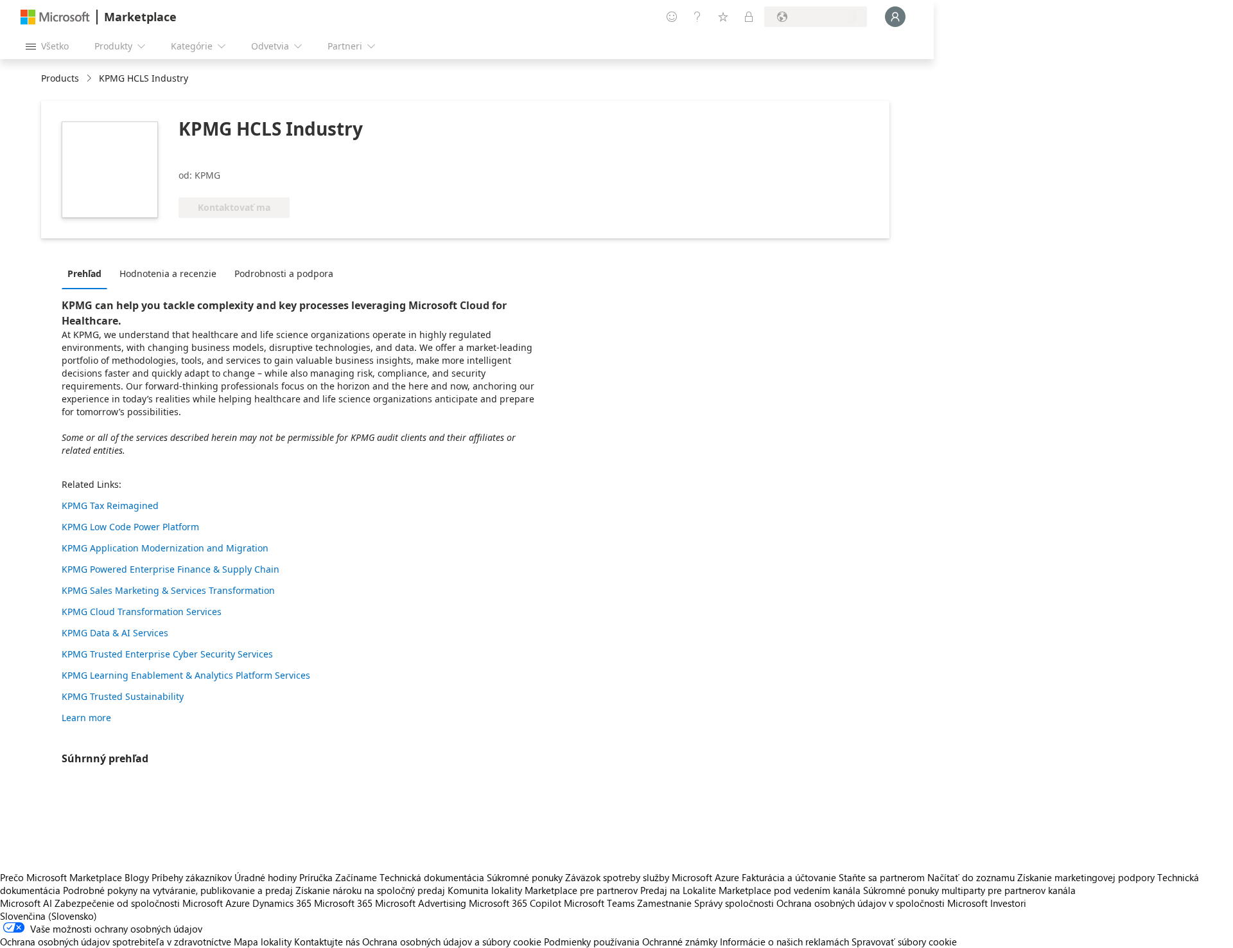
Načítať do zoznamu (971, 877)
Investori (1008, 903)
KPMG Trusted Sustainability (123, 696)
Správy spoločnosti (734, 903)
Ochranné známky (679, 941)
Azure (237, 903)
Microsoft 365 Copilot (515, 903)
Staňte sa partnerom (882, 877)
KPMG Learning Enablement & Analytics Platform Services (186, 675)
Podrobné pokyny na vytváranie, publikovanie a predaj (178, 890)
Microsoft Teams (599, 903)
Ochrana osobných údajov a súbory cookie (451, 941)
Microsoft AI (26, 903)
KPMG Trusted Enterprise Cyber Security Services (167, 654)
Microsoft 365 (343, 903)
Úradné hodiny (265, 877)
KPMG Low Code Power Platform (130, 527)
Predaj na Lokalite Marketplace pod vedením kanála (750, 890)
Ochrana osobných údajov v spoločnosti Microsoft (882, 903)
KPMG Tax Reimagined (110, 505)
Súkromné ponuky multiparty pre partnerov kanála (969, 890)
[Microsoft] (55, 17)
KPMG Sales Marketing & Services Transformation (168, 590)
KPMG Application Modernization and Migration (165, 548)
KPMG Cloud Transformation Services (142, 611)
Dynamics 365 (281, 903)
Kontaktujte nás (327, 941)
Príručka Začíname (338, 877)
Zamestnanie (664, 903)
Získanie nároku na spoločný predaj (370, 890)
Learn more (86, 717)
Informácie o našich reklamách (784, 941)
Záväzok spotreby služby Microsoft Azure (653, 877)
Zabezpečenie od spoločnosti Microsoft (139, 903)
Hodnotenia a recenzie (167, 273)
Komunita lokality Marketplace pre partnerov (543, 890)
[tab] (88, 273)
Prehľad (84, 273)
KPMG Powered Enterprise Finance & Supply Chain (170, 569)
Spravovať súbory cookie (904, 941)
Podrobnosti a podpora (283, 273)
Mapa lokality (263, 941)
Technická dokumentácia (432, 877)
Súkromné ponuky (525, 877)
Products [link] (60, 78)
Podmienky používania (592, 941)
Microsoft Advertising (420, 903)
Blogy (137, 877)
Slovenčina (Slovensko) (48, 915)
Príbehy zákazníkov (192, 877)
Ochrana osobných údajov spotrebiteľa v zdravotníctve (115, 941)
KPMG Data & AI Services (115, 633)
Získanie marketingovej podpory (1086, 877)
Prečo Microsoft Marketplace (61, 877)
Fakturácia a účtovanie (789, 877)
